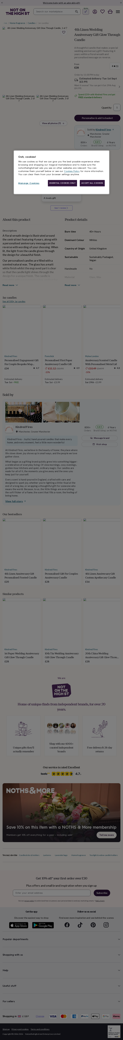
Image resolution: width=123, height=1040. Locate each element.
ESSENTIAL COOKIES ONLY (62, 183)
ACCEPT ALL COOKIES (92, 183)
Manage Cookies (28, 183)
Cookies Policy (72, 171)
